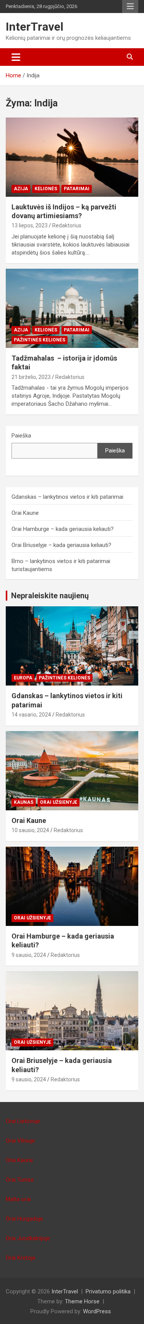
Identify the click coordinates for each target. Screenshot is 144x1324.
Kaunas (23, 802)
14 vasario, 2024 (31, 715)
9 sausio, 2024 (29, 955)
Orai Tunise (20, 1179)
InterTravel (34, 26)
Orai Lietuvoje (23, 1121)
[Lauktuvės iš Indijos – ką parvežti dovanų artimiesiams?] (72, 157)
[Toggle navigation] (16, 57)
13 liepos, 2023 (30, 225)
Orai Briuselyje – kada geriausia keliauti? (61, 545)
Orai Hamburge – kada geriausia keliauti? (63, 529)
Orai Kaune (25, 512)
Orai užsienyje (58, 802)
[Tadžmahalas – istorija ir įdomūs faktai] (72, 308)
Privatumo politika (108, 1291)
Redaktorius (66, 225)
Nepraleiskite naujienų (50, 595)
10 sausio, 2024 (30, 830)
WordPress (97, 1311)
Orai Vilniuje (20, 1140)
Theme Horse (82, 1301)
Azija (21, 188)
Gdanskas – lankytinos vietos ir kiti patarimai (67, 496)
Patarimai (76, 188)
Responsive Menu (130, 6)
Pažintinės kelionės (39, 340)
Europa (23, 678)
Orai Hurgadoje (24, 1218)
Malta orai (18, 1199)
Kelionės (46, 188)
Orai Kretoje (20, 1257)
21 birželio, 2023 (31, 377)
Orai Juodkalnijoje (28, 1238)
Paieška (21, 435)
